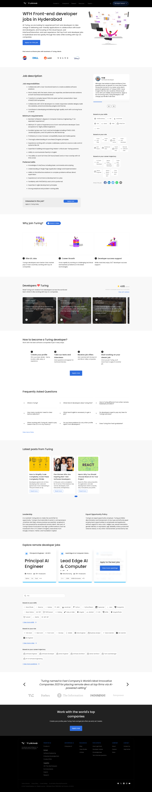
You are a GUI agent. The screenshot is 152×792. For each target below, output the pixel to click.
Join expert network (120, 3)
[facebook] (105, 182)
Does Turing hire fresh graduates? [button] (111, 423)
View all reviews (123, 292)
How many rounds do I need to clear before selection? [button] (39, 413)
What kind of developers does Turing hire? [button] (78, 403)
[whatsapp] (116, 182)
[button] (111, 87)
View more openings (110, 568)
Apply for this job (31, 42)
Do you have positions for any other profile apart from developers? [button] (78, 423)
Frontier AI (56, 3)
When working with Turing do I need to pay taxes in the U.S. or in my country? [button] (42, 423)
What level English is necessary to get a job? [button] (77, 413)
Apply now (70, 201)
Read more (34, 491)
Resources (81, 3)
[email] (120, 182)
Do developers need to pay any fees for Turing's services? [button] (113, 413)
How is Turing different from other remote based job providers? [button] (114, 403)
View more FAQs (28, 432)
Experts (90, 3)
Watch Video (54, 223)
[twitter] (113, 182)
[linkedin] (109, 182)
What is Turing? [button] (32, 403)
